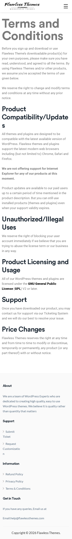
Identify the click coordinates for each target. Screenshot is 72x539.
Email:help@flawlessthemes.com (23, 518)
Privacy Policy (14, 481)
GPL (18, 288)
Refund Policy (14, 474)
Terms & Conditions (18, 488)
